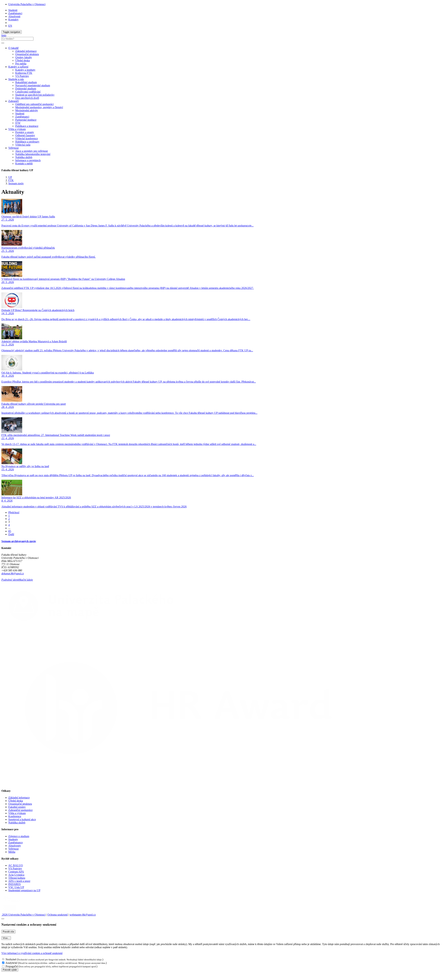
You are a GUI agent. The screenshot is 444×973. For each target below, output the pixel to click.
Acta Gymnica (16, 874)
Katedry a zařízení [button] (18, 66)
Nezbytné (11, 959)
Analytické (11, 962)
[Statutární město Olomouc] (9, 911)
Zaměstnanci (15, 13)
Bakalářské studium (26, 82)
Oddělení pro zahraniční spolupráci (34, 104)
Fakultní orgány (17, 806)
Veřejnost (13, 848)
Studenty (13, 839)
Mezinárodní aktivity (26, 110)
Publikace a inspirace (26, 126)
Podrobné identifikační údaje (17, 579)
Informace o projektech (28, 160)
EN (10, 25)
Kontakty (13, 19)
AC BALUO (15, 865)
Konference (14, 816)
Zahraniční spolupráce (20, 810)
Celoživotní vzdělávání (27, 91)
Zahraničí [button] (13, 101)
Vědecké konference (26, 138)
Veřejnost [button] (13, 147)
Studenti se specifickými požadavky (34, 94)
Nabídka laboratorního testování (32, 154)
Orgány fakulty (23, 57)
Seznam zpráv (16, 183)
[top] (2, 918)
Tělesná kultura (16, 877)
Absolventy (14, 845)
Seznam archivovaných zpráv (18, 541)
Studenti (12, 10)
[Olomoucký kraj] (13, 902)
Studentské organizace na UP (24, 890)
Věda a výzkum (17, 813)
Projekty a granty (24, 132)
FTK (11, 180)
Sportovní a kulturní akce (22, 819)
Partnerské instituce (25, 119)
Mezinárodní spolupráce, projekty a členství (39, 107)
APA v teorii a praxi (19, 881)
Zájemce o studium (18, 836)
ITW (17, 122)
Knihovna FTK (23, 72)
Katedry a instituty (25, 69)
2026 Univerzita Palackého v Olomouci (23, 914)
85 (9, 531)
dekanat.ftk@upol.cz (12, 573)
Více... (6, 938)
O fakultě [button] (13, 47)
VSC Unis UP (16, 887)
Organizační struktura (27, 54)
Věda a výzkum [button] (17, 129)
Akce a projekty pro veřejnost (31, 151)
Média (11, 851)
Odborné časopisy (25, 135)
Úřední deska (22, 60)
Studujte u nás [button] (16, 79)
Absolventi (14, 16)
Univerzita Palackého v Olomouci (26, 4)
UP (10, 177)
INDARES (14, 884)
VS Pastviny (22, 76)
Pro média (20, 63)
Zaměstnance (15, 842)
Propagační (12, 966)
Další (11, 534)
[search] (2, 43)
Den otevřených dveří (27, 97)
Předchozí (13, 512)
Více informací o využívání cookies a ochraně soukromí (31, 953)
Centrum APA (16, 871)
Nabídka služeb (23, 157)
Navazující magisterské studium (32, 85)
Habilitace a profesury (27, 141)
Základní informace (26, 51)
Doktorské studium (25, 88)
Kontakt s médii (24, 163)
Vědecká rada (22, 144)
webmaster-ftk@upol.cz (83, 914)
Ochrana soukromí (57, 914)
